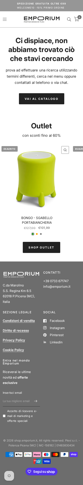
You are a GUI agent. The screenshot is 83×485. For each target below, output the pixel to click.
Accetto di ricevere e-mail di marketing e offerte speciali (22, 416)
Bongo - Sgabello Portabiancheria (36, 220)
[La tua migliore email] (35, 401)
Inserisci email (12, 392)
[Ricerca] (69, 19)
